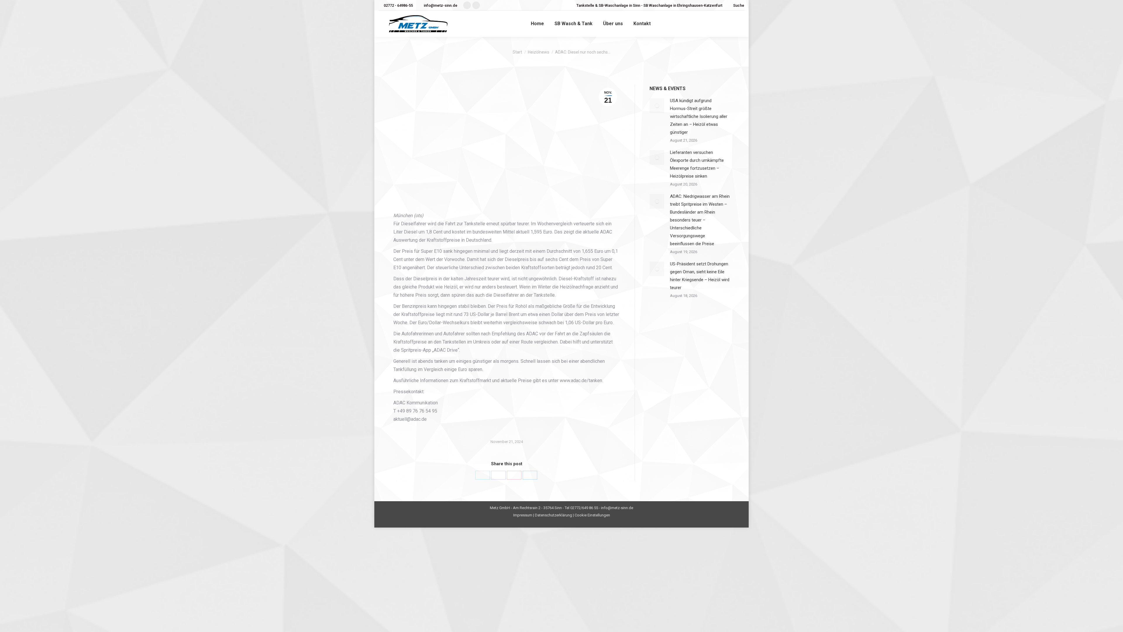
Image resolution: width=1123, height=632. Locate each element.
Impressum (522, 515)
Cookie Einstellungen (592, 515)
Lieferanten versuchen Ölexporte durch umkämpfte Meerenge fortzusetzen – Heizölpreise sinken (697, 164)
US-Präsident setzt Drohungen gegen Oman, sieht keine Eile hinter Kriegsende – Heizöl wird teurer (699, 275)
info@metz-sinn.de (440, 5)
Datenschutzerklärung (553, 515)
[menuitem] (537, 24)
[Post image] (657, 105)
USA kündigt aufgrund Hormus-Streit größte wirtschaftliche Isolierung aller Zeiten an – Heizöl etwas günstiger (698, 116)
